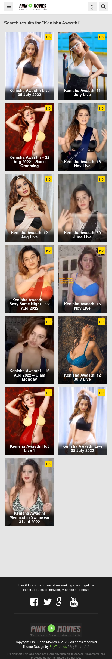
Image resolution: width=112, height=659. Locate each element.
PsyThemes (58, 646)
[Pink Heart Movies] (33, 6)
